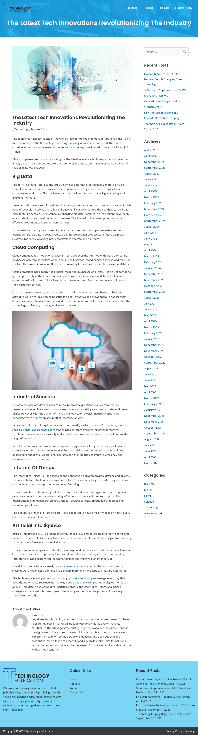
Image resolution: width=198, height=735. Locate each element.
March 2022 (151, 398)
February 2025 (153, 203)
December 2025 (154, 162)
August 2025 (151, 173)
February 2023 (153, 333)
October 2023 (153, 286)
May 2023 (150, 315)
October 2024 (153, 215)
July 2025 (150, 179)
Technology (21, 129)
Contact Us (76, 692)
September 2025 (154, 167)
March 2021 (151, 463)
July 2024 (150, 232)
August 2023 (151, 297)
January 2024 (152, 268)
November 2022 (154, 351)
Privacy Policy (174, 731)
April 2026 (150, 156)
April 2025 (150, 191)
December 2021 (154, 415)
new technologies (85, 578)
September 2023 (154, 291)
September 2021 (154, 433)
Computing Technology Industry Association (67, 143)
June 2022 (150, 380)
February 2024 (153, 262)
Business (149, 484)
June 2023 (150, 309)
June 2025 (150, 185)
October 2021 (152, 427)
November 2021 (154, 421)
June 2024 (150, 238)
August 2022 (151, 368)
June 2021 (150, 451)
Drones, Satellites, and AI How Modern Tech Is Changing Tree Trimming (163, 79)
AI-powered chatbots (75, 566)
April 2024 (150, 250)
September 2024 (155, 221)
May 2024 (150, 244)
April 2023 (150, 321)
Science (149, 501)
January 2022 (152, 410)
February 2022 (153, 404)
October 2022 (152, 356)
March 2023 (151, 327)
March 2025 (151, 197)
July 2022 (150, 374)
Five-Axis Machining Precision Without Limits (163, 696)
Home (148, 495)
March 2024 (151, 256)
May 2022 (150, 386)
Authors (74, 688)
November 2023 (154, 280)
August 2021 (151, 439)
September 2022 (154, 362)
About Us (75, 683)
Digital (148, 490)
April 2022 (150, 392)
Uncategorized (153, 513)
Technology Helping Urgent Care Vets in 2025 (164, 714)
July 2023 (150, 303)
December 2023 (154, 274)
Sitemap (190, 731)
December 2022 (154, 345)
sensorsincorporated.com (39, 430)
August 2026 (151, 150)
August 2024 (152, 226)
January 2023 (152, 339)
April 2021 (150, 457)
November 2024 (154, 209)
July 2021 (149, 445)
